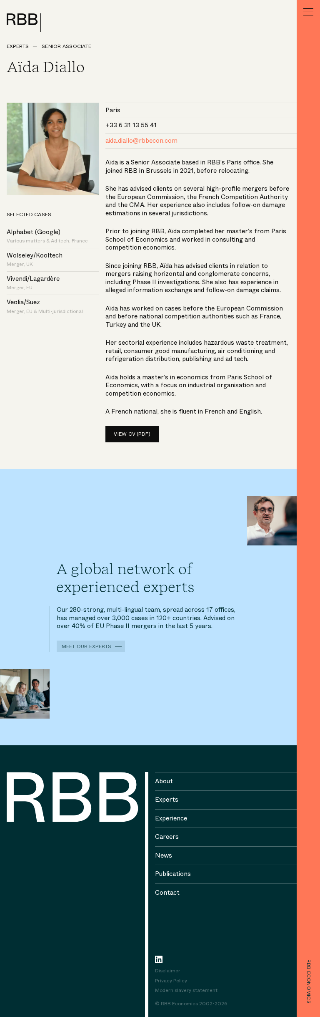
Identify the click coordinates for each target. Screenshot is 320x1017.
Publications (173, 873)
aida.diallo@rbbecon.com (141, 140)
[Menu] (308, 11)
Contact (167, 892)
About (164, 781)
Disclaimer (167, 971)
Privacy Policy (171, 981)
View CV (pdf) (132, 434)
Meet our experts (87, 646)
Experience (171, 818)
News (163, 855)
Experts (18, 46)
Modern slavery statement (186, 990)
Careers (167, 836)
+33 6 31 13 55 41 (131, 125)
